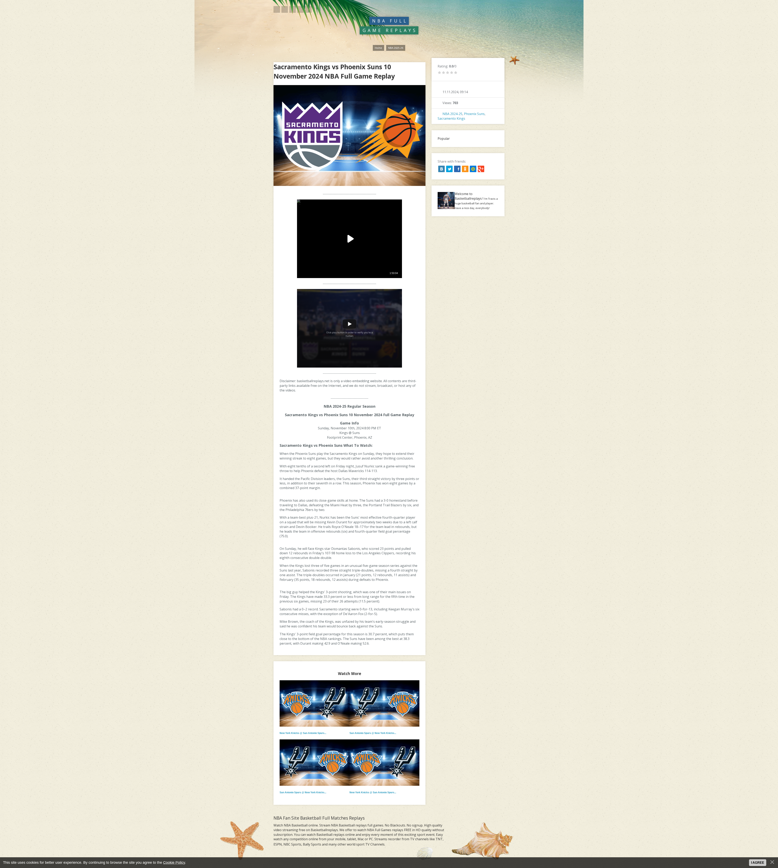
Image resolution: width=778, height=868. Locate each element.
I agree (757, 862)
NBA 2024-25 (452, 114)
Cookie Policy (174, 863)
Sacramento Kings (451, 118)
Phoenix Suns (474, 114)
